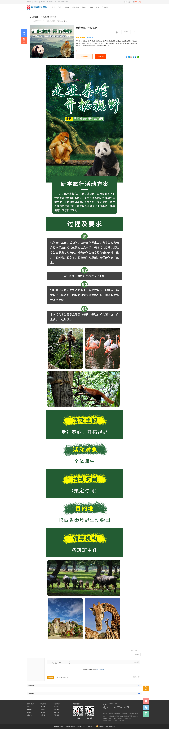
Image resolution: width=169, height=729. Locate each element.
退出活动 (42, 709)
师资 (97, 7)
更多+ (139, 685)
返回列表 (137, 654)
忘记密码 (29, 715)
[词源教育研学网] (37, 9)
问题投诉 (56, 715)
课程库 (84, 7)
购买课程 (84, 56)
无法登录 (29, 712)
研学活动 (29, 2)
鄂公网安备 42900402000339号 (106, 726)
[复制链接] (53, 17)
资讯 (59, 7)
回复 (136, 650)
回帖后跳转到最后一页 (62, 677)
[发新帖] (24, 40)
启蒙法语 (42, 2)
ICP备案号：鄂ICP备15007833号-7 (85, 726)
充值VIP (100, 56)
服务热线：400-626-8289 (61, 2)
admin (31, 21)
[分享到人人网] (136, 57)
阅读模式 (59, 21)
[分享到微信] (138, 57)
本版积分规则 (136, 677)
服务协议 (56, 709)
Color (52, 662)
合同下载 (42, 715)
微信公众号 (50, 2)
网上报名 (42, 707)
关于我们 (105, 7)
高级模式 (136, 662)
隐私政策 (56, 712)
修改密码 (29, 709)
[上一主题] (64, 21)
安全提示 (29, 707)
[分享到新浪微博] (131, 57)
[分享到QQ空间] (129, 57)
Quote (62, 662)
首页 (53, 7)
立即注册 (101, 669)
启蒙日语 (36, 2)
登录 (135, 2)
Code (66, 662)
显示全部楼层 (51, 21)
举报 (132, 650)
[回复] (24, 33)
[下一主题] (66, 21)
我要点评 (90, 37)
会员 (91, 7)
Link (59, 662)
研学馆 (67, 7)
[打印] (62, 21)
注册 (139, 2)
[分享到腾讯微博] (133, 57)
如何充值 (42, 712)
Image (55, 662)
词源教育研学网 (71, 726)
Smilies (69, 662)
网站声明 (56, 707)
